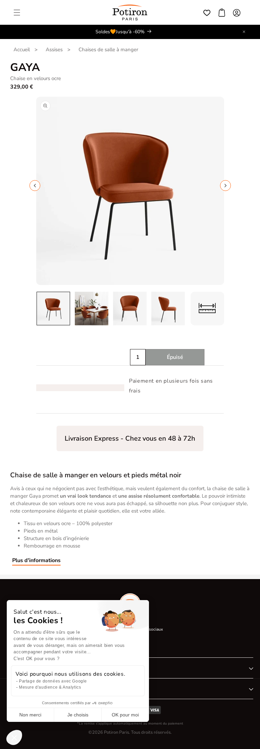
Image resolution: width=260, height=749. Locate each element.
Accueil (22, 49)
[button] (16, 12)
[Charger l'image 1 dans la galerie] (53, 308)
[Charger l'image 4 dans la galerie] (168, 308)
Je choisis (77, 714)
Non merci (30, 714)
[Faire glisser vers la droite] (225, 185)
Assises (54, 49)
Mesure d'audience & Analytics (50, 687)
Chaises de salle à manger (108, 49)
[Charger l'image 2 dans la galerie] (91, 308)
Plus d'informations (36, 560)
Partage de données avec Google (53, 681)
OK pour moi (125, 714)
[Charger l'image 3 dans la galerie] (130, 308)
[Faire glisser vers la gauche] (34, 185)
